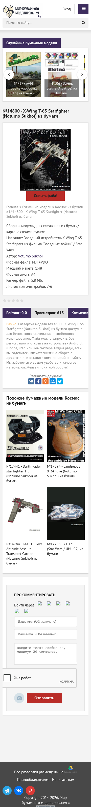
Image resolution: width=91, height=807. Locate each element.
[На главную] (23, 9)
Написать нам (63, 779)
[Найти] (83, 23)
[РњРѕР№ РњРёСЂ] (53, 381)
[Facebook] (38, 381)
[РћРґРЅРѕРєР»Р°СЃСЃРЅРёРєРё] (45, 381)
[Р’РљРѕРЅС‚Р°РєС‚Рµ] (31, 381)
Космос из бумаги (69, 207)
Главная (12, 207)
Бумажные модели (36, 207)
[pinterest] (30, 790)
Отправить (44, 698)
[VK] (18, 790)
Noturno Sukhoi (30, 256)
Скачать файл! (45, 195)
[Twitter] (60, 381)
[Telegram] (7, 790)
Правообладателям (33, 779)
